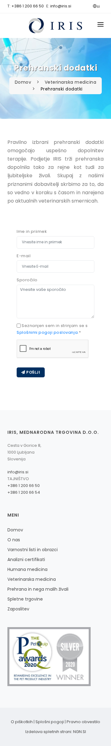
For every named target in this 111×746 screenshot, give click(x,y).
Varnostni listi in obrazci (32, 550)
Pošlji (32, 372)
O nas (13, 540)
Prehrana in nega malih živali (37, 589)
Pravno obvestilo (83, 722)
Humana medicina (27, 569)
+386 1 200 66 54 (23, 492)
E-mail (24, 256)
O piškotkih (22, 722)
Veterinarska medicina (71, 82)
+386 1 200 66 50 (27, 6)
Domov (24, 82)
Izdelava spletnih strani (48, 732)
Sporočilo (27, 280)
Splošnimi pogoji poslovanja (47, 332)
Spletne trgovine (25, 599)
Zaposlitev (18, 609)
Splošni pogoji (49, 722)
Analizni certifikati (26, 559)
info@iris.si (60, 6)
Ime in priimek (32, 231)
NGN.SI (79, 732)
